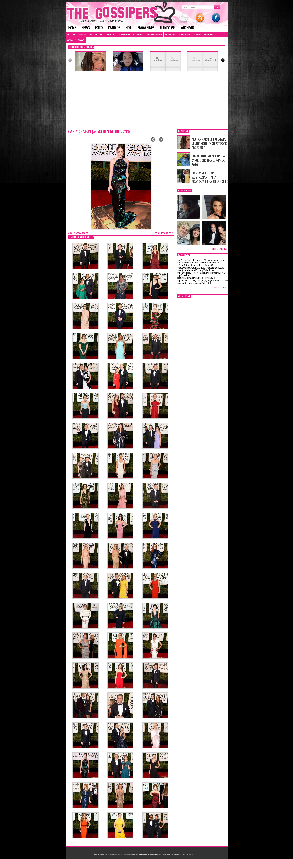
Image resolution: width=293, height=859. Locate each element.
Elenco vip (167, 28)
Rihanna (140, 35)
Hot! (129, 28)
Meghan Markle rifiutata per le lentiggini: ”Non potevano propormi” (209, 144)
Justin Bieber (184, 35)
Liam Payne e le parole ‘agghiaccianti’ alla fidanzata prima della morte (210, 178)
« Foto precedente (78, 233)
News (86, 28)
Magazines (146, 28)
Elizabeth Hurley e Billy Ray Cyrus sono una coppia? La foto (208, 161)
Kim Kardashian (85, 35)
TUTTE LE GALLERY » (219, 249)
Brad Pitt (111, 35)
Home (72, 28)
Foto (99, 28)
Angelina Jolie (210, 35)
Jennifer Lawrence (154, 35)
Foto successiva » (163, 233)
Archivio (187, 28)
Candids (114, 28)
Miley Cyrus (71, 35)
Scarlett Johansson (75, 40)
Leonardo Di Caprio (126, 35)
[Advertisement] (147, 101)
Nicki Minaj (99, 35)
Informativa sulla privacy (149, 854)
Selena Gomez (170, 35)
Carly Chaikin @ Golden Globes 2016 (99, 131)
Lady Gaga (197, 35)
